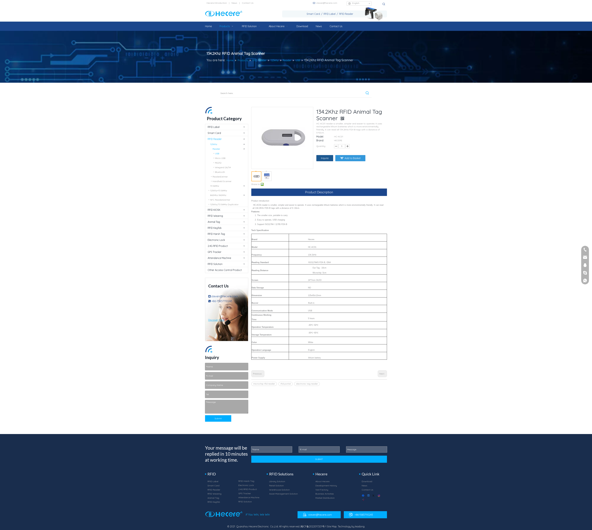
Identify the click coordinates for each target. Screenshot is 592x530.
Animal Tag (214, 221)
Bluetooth (220, 172)
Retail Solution (276, 485)
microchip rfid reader (264, 383)
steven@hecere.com (326, 3)
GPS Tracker (214, 252)
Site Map (332, 526)
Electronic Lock (216, 239)
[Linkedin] (369, 496)
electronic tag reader (307, 383)
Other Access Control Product (225, 270)
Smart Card (214, 133)
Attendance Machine (219, 258)
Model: (320, 136)
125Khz (213, 144)
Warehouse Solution (279, 489)
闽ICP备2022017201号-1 (313, 526)
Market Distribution (325, 498)
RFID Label (214, 127)
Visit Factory (321, 489)
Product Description (319, 192)
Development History (326, 485)
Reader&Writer (220, 176)
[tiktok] (363, 500)
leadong (359, 526)
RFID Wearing (215, 215)
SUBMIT (319, 459)
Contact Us (247, 3)
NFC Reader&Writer (220, 199)
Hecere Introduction (217, 3)
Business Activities (324, 493)
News (234, 3)
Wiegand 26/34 (223, 167)
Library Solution (277, 481)
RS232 (218, 162)
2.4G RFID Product (218, 245)
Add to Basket (353, 158)
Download (367, 481)
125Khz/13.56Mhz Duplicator (224, 204)
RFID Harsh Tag (216, 233)
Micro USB (220, 158)
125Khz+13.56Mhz (218, 190)
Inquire (325, 158)
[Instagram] (379, 496)
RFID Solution (215, 264)
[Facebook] (363, 496)
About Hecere (322, 481)
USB (217, 153)
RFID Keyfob (215, 227)
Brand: (320, 140)
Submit (218, 418)
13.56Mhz (214, 186)
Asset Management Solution (283, 493)
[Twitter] (374, 496)
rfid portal (285, 383)
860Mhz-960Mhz (218, 195)
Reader (216, 149)
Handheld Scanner (222, 181)
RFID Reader (215, 139)
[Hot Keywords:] (384, 4)
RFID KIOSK (214, 209)
